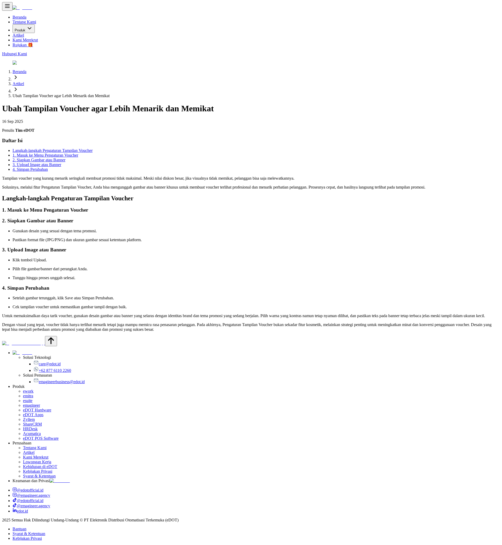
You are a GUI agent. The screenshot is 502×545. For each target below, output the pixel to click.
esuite (27, 400)
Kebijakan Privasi (37, 471)
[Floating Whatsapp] (23, 343)
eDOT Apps (33, 414)
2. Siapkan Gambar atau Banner (39, 160)
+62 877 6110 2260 (55, 370)
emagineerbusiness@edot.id (62, 381)
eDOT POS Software (41, 438)
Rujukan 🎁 (23, 45)
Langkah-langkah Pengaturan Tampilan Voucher (53, 150)
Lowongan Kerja (37, 462)
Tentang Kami (24, 22)
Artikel (18, 35)
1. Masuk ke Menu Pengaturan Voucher (45, 155)
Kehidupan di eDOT (40, 466)
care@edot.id (50, 364)
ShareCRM (32, 424)
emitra (28, 396)
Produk (20, 30)
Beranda (19, 17)
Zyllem (29, 419)
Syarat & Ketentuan (39, 476)
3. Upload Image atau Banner (37, 164)
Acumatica (32, 433)
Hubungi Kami (14, 54)
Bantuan (19, 529)
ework (28, 391)
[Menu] (7, 6)
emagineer (31, 405)
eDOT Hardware (37, 410)
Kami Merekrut (25, 40)
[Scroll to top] (51, 341)
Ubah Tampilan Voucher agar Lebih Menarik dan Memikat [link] (61, 95)
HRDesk (30, 429)
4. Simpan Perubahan (30, 169)
